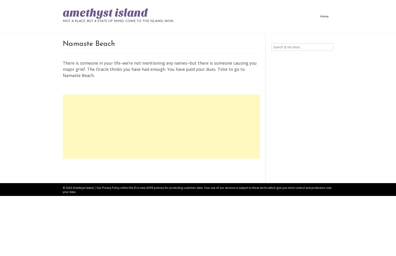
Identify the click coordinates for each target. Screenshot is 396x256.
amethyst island (105, 12)
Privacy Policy (111, 188)
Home (324, 16)
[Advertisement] (161, 126)
